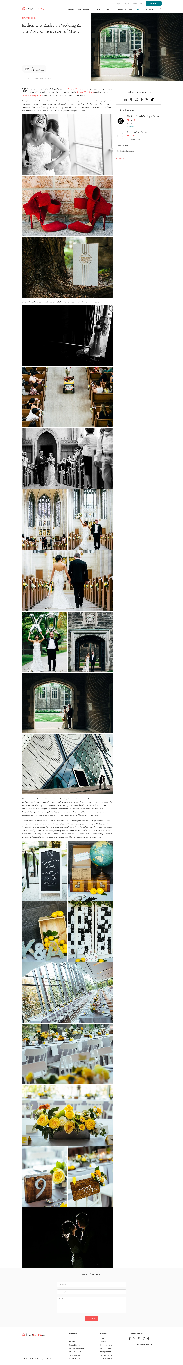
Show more (120, 158)
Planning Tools (150, 9)
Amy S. (24, 78)
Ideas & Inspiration (124, 9)
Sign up (119, 3)
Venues (71, 9)
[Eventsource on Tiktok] (152, 99)
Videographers (106, 1352)
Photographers (106, 1348)
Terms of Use (74, 1358)
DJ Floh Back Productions (125, 151)
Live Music (104, 1355)
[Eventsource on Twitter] (130, 99)
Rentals (110, 1358)
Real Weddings (29, 18)
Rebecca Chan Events (85, 92)
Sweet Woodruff (122, 146)
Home (71, 1338)
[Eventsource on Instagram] (136, 99)
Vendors (109, 9)
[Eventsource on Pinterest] (146, 99)
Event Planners (84, 9)
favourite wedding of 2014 (32, 95)
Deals (138, 9)
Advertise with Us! (145, 1344)
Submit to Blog (137, 3)
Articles (72, 1341)
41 (133, 136)
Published (34, 78)
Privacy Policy (74, 1355)
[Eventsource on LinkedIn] (125, 99)
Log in (127, 3)
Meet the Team (75, 1352)
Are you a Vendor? (153, 3)
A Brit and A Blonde (74, 88)
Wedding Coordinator (134, 139)
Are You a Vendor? (76, 1348)
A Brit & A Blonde (37, 70)
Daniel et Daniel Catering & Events (143, 116)
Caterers (98, 9)
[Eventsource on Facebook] (142, 99)
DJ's (111, 1355)
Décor (102, 1358)
